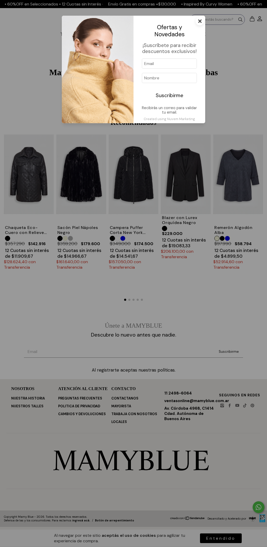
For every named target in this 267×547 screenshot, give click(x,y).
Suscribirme (169, 95)
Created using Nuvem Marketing (169, 119)
